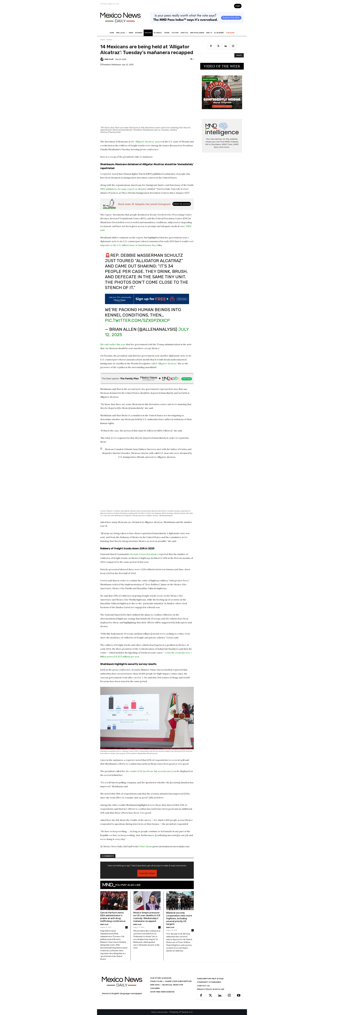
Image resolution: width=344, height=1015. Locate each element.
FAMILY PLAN (156, 981)
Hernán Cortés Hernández (144, 554)
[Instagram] (233, 46)
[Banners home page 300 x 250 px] (222, 111)
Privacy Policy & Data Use (210, 989)
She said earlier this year (112, 344)
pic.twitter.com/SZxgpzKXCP (137, 320)
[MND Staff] (102, 59)
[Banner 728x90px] (147, 378)
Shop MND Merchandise (162, 992)
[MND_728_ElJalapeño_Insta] (147, 204)
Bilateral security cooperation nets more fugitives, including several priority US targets (179, 918)
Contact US (203, 986)
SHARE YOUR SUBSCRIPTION (178, 981)
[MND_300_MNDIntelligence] (222, 154)
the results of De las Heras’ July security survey (149, 771)
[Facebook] (211, 46)
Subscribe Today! (147, 873)
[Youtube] (239, 996)
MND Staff (109, 59)
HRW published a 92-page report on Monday (123, 189)
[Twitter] (218, 46)
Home (102, 39)
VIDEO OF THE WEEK (222, 66)
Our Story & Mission (160, 978)
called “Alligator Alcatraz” (164, 363)
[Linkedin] (226, 46)
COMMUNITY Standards (209, 982)
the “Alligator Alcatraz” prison (146, 141)
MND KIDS (155, 985)
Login (237, 6)
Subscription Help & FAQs (210, 978)
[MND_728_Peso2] (197, 25)
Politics (109, 39)
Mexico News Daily (159, 1012)
